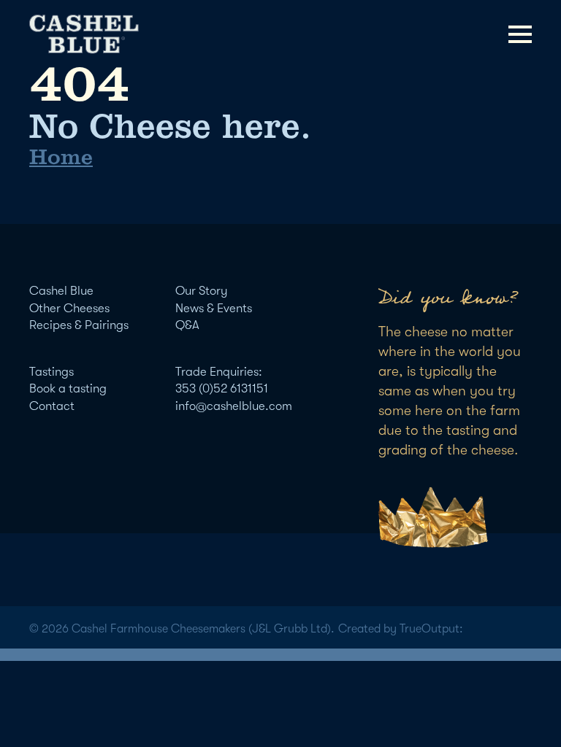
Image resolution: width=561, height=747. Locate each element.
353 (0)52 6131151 (221, 388)
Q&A (187, 325)
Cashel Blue (61, 291)
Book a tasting (68, 388)
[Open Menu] (520, 34)
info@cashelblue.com (233, 406)
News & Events (213, 308)
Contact (52, 406)
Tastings (51, 372)
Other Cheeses (69, 308)
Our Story (201, 291)
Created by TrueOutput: (400, 628)
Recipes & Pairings (79, 325)
